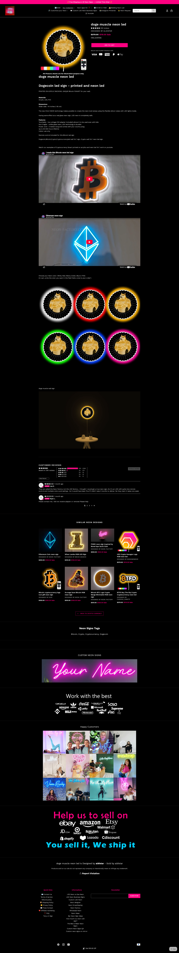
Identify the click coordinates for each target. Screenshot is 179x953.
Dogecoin (104, 634)
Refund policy (47, 900)
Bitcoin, (74, 634)
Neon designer (75, 902)
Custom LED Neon (75, 900)
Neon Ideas (75, 913)
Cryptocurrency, (92, 634)
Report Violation (90, 873)
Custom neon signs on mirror (76, 931)
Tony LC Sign (48, 916)
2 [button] (87, 505)
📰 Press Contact (46, 908)
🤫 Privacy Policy (47, 905)
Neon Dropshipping (75, 905)
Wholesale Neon (75, 910)
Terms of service (46, 897)
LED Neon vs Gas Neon (75, 894)
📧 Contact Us (46, 894)
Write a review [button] (134, 469)
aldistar (107, 31)
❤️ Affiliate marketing (47, 910)
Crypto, (81, 634)
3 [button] (89, 505)
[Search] (153, 10)
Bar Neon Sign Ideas (75, 916)
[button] (95, 28)
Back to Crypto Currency (91, 613)
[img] (49, 484)
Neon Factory (75, 908)
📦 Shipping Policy (46, 902)
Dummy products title (16, 1)
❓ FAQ (46, 913)
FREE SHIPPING (96, 37)
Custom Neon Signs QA (75, 928)
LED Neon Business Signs (75, 897)
